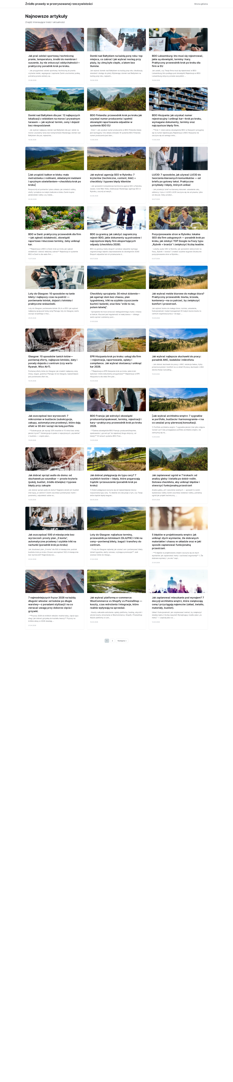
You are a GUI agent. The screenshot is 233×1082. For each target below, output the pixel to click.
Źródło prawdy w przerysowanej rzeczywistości (59, 4)
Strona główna (201, 4)
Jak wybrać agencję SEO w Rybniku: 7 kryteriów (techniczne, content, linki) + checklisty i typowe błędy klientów (113, 178)
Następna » (122, 641)
